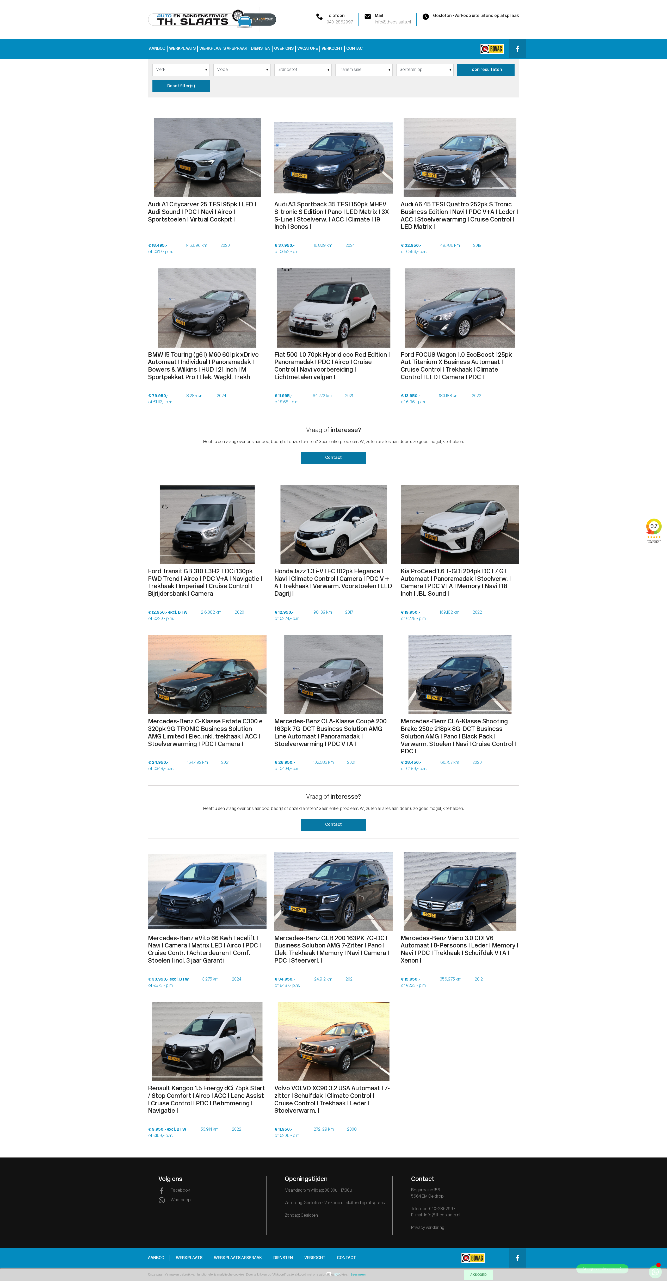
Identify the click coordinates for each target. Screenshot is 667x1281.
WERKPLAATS (182, 49)
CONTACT (355, 49)
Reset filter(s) (181, 86)
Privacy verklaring (427, 1228)
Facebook (180, 1190)
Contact (333, 458)
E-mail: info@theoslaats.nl (435, 1215)
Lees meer (358, 1274)
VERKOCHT (332, 49)
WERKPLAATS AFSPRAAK (223, 49)
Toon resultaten (486, 70)
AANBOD (157, 49)
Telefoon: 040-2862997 (433, 1209)
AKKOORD (478, 1275)
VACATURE (307, 49)
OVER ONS (284, 49)
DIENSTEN (260, 49)
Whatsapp (181, 1200)
